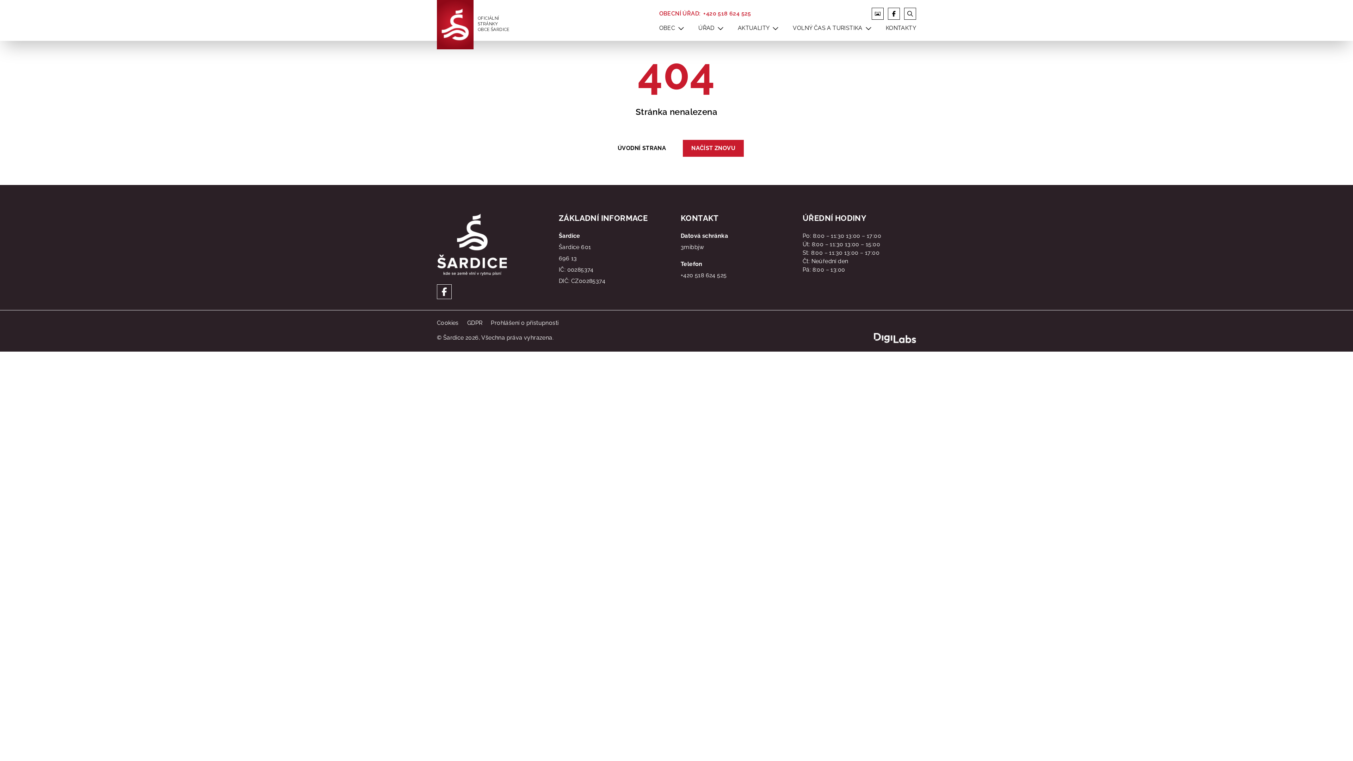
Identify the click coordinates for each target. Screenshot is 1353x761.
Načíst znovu (713, 148)
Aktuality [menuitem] (754, 28)
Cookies (448, 323)
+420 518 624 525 (727, 13)
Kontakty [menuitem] (901, 28)
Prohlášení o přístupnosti (524, 323)
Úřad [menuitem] (706, 28)
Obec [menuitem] (667, 28)
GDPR (475, 323)
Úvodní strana (642, 148)
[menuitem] (681, 28)
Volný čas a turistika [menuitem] (827, 28)
